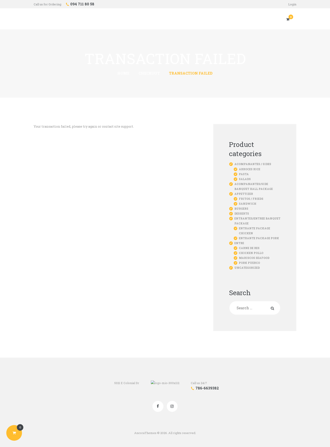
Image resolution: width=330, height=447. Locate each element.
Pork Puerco (249, 262)
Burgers (241, 208)
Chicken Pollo (251, 253)
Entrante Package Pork (259, 238)
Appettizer (243, 194)
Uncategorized (247, 267)
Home (123, 73)
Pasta (244, 174)
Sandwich (247, 203)
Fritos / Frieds (251, 198)
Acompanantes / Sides (252, 164)
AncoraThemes (145, 433)
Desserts (241, 213)
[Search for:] (255, 308)
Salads (245, 179)
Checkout (149, 73)
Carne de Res (249, 248)
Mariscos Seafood (254, 258)
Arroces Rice (249, 169)
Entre (239, 243)
